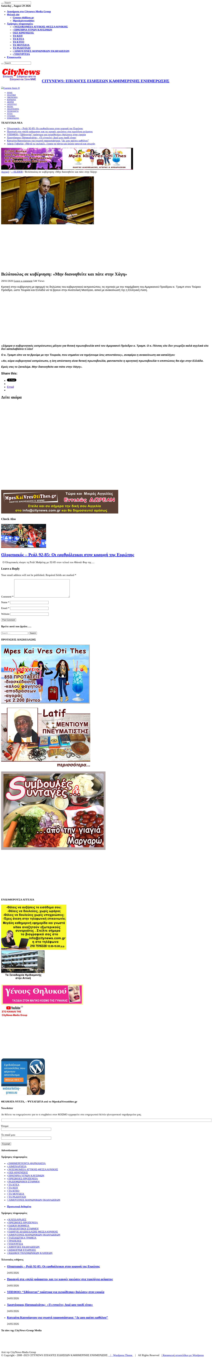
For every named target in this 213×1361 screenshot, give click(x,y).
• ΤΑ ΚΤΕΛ (13, 1184)
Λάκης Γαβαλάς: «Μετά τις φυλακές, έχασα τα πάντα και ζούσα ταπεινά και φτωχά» (51, 143)
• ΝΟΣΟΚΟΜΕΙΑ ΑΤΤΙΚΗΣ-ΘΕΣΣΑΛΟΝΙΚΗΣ (40, 26)
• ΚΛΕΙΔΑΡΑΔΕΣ (16, 1219)
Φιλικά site (13, 14)
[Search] (2, 3)
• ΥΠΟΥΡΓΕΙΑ (21, 54)
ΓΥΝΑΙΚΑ (11, 116)
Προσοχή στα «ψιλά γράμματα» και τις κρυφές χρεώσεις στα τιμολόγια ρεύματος (50, 131)
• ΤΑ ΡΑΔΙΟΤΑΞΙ (16, 1196)
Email (5, 608)
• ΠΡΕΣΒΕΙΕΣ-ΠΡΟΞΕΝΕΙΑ (22, 1178)
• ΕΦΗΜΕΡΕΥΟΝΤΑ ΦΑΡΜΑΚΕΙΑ (26, 1163)
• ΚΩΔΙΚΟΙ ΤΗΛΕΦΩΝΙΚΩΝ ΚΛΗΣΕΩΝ (29, 1253)
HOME (9, 93)
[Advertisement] (88, 245)
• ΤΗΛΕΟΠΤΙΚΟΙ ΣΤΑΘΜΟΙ (23, 1228)
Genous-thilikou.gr (23, 17)
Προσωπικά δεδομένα (19, 1206)
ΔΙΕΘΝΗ (10, 102)
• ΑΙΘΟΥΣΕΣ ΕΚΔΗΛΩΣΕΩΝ (23, 1247)
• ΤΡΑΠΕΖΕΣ (14, 1240)
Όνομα (4, 1125)
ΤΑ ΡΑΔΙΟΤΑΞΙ (21, 48)
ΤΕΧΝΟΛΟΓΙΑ (13, 111)
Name (5, 602)
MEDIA (10, 106)
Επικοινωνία (14, 57)
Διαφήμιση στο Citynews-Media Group (29, 11)
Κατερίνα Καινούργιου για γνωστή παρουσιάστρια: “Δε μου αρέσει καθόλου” (48, 140)
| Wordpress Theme (120, 1355)
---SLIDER (17, 171)
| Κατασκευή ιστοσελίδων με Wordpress (182, 1355)
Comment (7, 596)
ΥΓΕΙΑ (9, 113)
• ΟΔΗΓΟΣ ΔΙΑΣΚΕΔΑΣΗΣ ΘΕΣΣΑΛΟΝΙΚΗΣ (32, 1231)
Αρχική (5, 171)
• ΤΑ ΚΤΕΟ (13, 1190)
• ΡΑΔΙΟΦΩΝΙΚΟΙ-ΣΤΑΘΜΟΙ (23, 1181)
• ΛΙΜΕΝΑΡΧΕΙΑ (17, 1166)
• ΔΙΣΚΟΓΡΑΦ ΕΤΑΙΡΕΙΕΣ (21, 1250)
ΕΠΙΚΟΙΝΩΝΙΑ (13, 118)
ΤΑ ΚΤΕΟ (18, 41)
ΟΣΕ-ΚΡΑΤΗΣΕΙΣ (23, 32)
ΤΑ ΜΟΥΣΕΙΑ (21, 45)
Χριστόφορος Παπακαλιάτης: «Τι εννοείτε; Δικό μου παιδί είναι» (41, 137)
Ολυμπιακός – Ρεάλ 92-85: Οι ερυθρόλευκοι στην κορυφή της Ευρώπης (45, 128)
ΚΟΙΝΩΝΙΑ (11, 100)
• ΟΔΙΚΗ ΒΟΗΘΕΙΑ (18, 1225)
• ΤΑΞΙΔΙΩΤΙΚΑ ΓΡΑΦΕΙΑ (21, 1237)
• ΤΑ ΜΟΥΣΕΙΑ (15, 1193)
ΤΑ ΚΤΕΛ (18, 38)
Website (5, 613)
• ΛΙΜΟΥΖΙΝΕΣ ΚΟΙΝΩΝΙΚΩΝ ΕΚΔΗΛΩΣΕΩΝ (41, 51)
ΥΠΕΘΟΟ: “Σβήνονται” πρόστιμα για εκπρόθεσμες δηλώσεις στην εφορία (46, 134)
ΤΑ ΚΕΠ (17, 35)
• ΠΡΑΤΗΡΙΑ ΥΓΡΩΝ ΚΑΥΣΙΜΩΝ (32, 29)
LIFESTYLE (12, 104)
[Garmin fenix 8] (10, 88)
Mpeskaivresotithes (23, 20)
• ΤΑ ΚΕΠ (12, 1187)
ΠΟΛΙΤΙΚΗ (11, 95)
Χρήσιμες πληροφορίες (20, 23)
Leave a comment (23, 280)
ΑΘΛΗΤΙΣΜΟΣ (13, 109)
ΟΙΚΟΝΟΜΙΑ (12, 97)
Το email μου (8, 1134)
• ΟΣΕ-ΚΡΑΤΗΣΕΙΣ (17, 1172)
